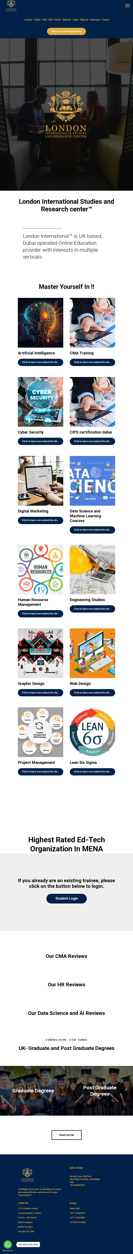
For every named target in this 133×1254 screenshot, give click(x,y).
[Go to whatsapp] (8, 1244)
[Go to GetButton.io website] (8, 1251)
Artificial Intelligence (36, 1204)
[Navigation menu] (127, 5)
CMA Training (82, 1204)
